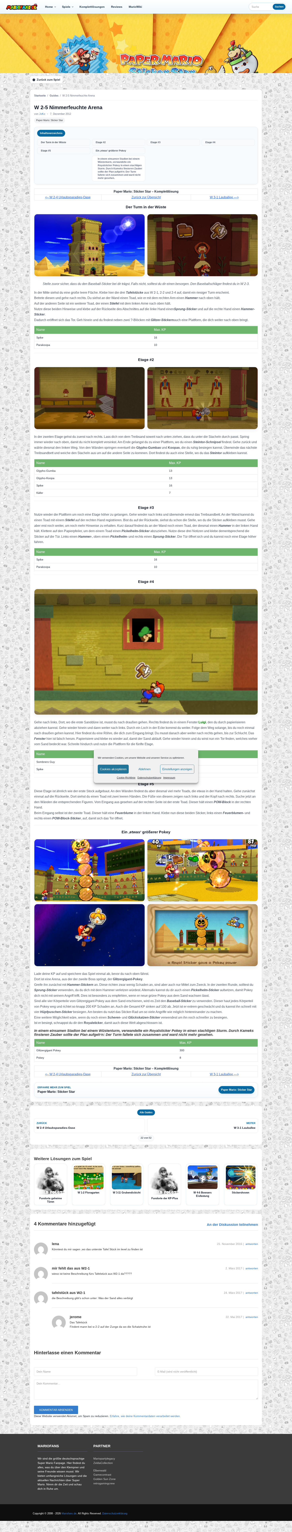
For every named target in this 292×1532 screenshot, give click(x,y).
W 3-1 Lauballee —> (224, 197)
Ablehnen (144, 769)
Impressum (169, 777)
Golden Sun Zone (104, 1479)
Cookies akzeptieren (113, 769)
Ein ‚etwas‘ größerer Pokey (111, 150)
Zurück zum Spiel (48, 79)
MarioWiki (135, 6)
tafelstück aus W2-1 (68, 1293)
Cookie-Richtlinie (126, 777)
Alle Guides (146, 1112)
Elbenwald (99, 1470)
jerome (75, 1317)
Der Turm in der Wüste (53, 142)
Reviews (116, 6)
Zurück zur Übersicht (146, 197)
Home (49, 6)
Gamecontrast (102, 1474)
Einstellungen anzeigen (177, 769)
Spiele (66, 6)
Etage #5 (46, 150)
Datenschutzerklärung (149, 777)
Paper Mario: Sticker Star (49, 120)
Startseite (40, 95)
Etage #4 (210, 142)
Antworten (252, 1243)
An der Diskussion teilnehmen (232, 1225)
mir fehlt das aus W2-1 (71, 1268)
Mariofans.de (69, 1513)
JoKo (42, 113)
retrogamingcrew (104, 1483)
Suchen (279, 6)
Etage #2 (101, 142)
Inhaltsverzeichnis (51, 133)
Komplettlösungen (92, 6)
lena (55, 1244)
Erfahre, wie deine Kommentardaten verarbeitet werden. (145, 1416)
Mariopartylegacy (104, 1458)
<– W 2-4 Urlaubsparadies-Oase (68, 197)
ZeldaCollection (103, 1462)
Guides (54, 95)
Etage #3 (156, 142)
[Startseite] (22, 7)
